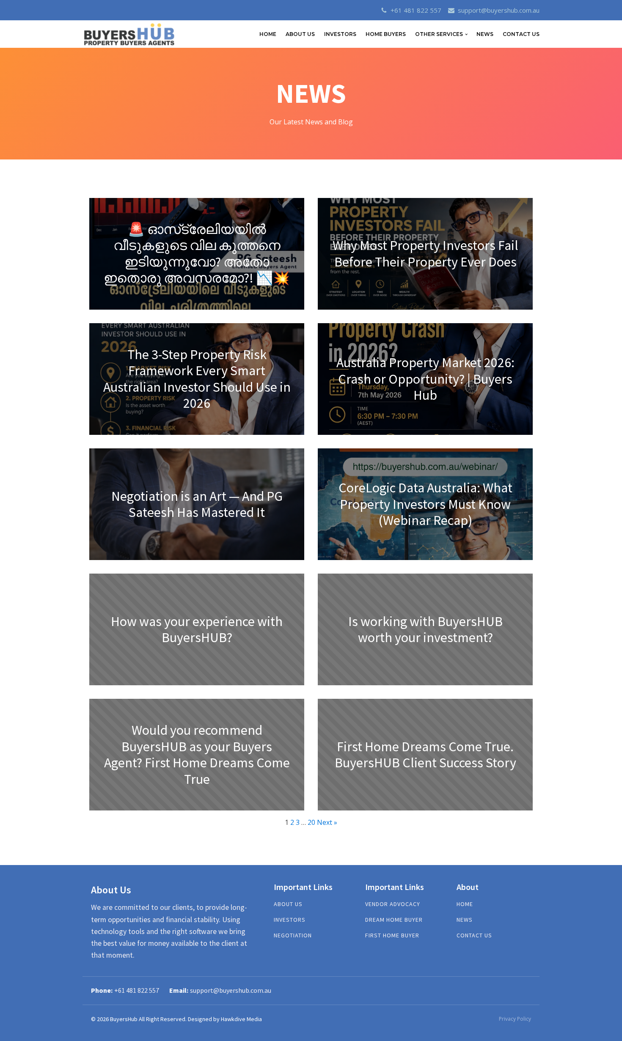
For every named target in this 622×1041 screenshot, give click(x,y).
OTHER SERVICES (439, 34)
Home (465, 904)
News (484, 34)
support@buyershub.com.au (498, 10)
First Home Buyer (392, 935)
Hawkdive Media (241, 1019)
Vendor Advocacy (392, 904)
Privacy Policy (515, 1018)
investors (289, 919)
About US (288, 904)
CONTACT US (521, 34)
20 (311, 822)
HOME (267, 34)
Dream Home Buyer (394, 919)
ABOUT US (300, 34)
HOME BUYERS (386, 34)
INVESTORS (340, 34)
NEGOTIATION (293, 935)
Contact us (474, 935)
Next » (327, 822)
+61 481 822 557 (416, 10)
